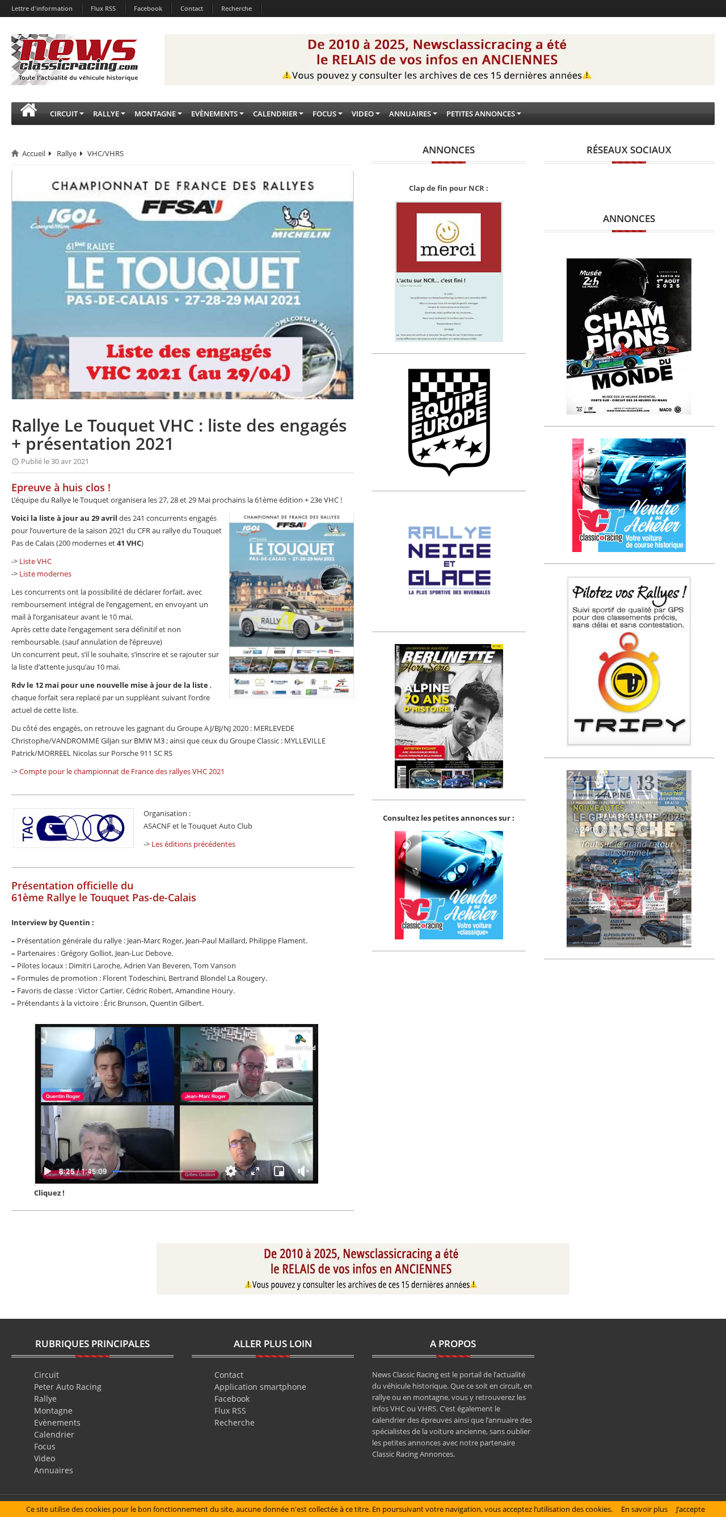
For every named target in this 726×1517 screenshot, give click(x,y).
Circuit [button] (64, 113)
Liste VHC (35, 561)
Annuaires (53, 1470)
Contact (191, 8)
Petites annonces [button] (480, 113)
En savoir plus (644, 1509)
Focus (45, 1446)
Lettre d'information (42, 8)
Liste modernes (45, 574)
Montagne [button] (155, 113)
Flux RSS (103, 8)
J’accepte (690, 1509)
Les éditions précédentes (193, 844)
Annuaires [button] (410, 113)
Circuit (46, 1374)
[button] (28, 113)
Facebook (148, 8)
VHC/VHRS (105, 153)
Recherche (236, 8)
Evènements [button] (214, 113)
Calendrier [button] (275, 113)
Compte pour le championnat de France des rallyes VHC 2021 (122, 771)
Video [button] (363, 113)
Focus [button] (324, 113)
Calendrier (54, 1434)
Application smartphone (260, 1386)
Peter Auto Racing (68, 1386)
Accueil (33, 153)
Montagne (53, 1410)
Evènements (57, 1422)
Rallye (67, 153)
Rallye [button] (106, 113)
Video (44, 1458)
